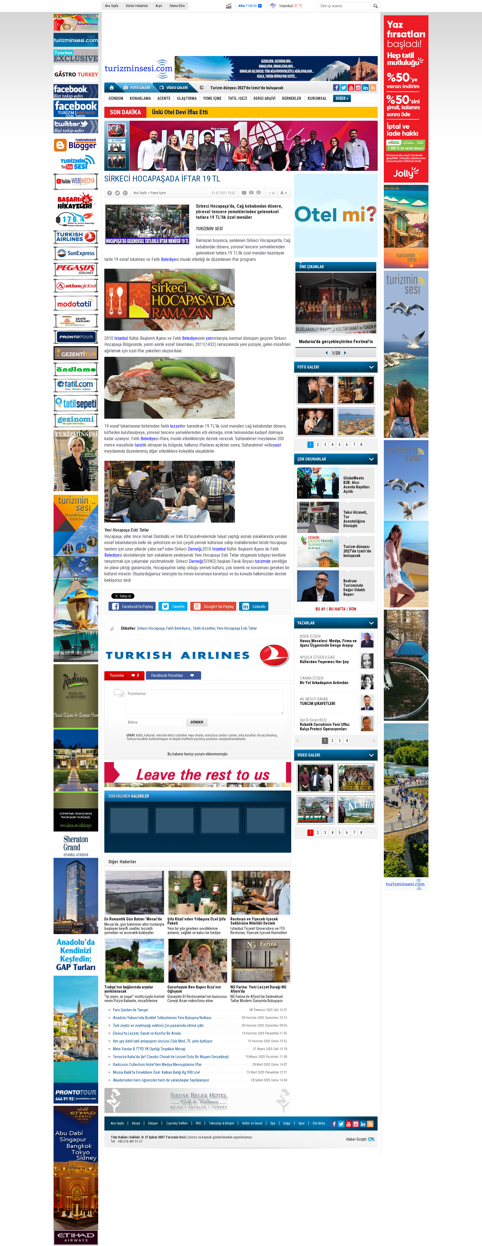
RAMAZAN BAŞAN (317, 638)
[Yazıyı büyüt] (283, 192)
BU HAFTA (337, 609)
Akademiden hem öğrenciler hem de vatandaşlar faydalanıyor (161, 1080)
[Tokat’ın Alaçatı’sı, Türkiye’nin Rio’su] (356, 809)
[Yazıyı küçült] (271, 192)
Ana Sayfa (111, 6)
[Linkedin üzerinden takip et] (365, 87)
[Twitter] (117, 192)
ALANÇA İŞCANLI (323, 682)
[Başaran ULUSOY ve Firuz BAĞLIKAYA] (315, 389)
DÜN (352, 609)
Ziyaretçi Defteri (177, 1123)
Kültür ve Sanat (252, 1123)
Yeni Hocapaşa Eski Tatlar (237, 628)
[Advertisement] (241, 33)
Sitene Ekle (177, 6)
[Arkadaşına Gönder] (251, 192)
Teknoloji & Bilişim (221, 1123)
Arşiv (159, 6)
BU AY (320, 609)
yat (208, 338)
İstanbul (121, 338)
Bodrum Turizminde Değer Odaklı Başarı (354, 588)
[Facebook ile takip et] (336, 87)
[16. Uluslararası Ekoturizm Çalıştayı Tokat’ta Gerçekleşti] (356, 777)
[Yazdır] (258, 192)
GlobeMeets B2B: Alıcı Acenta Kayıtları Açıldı (356, 485)
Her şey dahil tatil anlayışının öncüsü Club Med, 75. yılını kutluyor (163, 1041)
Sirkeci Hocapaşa (151, 628)
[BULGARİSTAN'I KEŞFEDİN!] (315, 809)
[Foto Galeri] (138, 88)
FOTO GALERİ (308, 367)
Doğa (286, 1123)
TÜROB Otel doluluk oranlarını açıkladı (336, 341)
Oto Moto (319, 1123)
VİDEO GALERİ (308, 755)
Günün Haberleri (137, 6)
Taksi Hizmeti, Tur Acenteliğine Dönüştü (355, 519)
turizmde (263, 561)
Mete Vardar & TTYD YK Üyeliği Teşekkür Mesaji (149, 1049)
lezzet (175, 426)
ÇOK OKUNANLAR (311, 459)
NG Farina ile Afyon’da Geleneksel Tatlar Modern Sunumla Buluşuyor (258, 994)
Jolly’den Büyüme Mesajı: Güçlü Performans (248, 88)
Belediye (168, 259)
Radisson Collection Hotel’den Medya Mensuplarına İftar (157, 1064)
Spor (301, 1123)
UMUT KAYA (321, 703)
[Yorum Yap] (244, 192)
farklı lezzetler (204, 628)
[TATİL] (356, 421)
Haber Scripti (356, 1139)
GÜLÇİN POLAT (324, 659)
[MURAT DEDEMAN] (315, 421)
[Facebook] (109, 192)
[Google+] (125, 192)
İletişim (153, 1123)
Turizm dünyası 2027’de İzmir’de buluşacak (357, 551)
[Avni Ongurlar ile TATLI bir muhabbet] (356, 389)
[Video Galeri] (174, 88)
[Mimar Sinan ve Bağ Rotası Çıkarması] (315, 777)
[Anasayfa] (112, 88)
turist (139, 445)
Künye (136, 1123)
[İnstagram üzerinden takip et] (358, 87)
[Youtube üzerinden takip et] (351, 87)
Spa (272, 1123)
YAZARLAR (306, 623)
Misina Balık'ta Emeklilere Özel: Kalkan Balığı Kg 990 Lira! (156, 1072)
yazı (276, 445)
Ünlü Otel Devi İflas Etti (180, 112)
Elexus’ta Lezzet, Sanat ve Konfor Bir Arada (147, 1033)
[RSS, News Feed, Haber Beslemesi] (372, 87)
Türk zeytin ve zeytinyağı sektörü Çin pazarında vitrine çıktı (158, 1025)
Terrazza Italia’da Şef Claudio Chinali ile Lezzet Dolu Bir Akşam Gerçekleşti (171, 1057)
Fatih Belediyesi (178, 628)
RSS (198, 1123)
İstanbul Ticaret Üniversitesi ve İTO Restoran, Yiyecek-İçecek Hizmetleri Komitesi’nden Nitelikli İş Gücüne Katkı (260, 926)
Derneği (194, 549)
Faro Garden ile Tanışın (130, 1010)
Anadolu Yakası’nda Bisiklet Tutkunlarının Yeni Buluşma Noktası (162, 1017)
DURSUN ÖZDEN (328, 724)
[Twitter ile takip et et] (343, 87)
